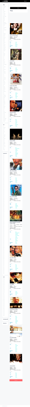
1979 (16, 97)
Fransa (16, 92)
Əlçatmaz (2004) (13, 112)
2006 (16, 322)
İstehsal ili (11, 45)
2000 (16, 181)
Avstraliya (16, 233)
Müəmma (16, 321)
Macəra (16, 292)
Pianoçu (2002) (12, 140)
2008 (16, 242)
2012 (16, 376)
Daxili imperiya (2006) (14, 309)
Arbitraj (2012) (12, 365)
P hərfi (16, 156)
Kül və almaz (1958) (13, 196)
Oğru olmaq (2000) (13, 170)
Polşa (16, 42)
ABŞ (15, 119)
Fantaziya (16, 240)
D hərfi (16, 323)
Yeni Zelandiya (17, 235)
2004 (16, 125)
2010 (16, 350)
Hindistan (16, 345)
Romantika (16, 124)
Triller (16, 319)
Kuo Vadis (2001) (13, 257)
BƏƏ (16, 347)
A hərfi (16, 377)
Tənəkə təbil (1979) (13, 85)
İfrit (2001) (12, 284)
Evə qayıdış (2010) (13, 337)
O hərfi (16, 182)
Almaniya (16, 93)
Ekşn (16, 123)
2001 (16, 269)
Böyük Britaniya (17, 148)
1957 (16, 70)
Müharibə (16, 44)
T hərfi (16, 71)
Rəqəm (16, 46)
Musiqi (16, 154)
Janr (10, 68)
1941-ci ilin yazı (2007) (14, 35)
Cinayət (16, 180)
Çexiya (16, 237)
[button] (25, 1)
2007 (16, 45)
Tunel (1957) (12, 60)
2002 (16, 155)
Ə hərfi (16, 126)
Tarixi (16, 267)
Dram (16, 68)
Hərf (10, 46)
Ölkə (10, 42)
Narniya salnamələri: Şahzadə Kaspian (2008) (15, 223)
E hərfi (16, 351)
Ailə (15, 241)
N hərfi (16, 243)
